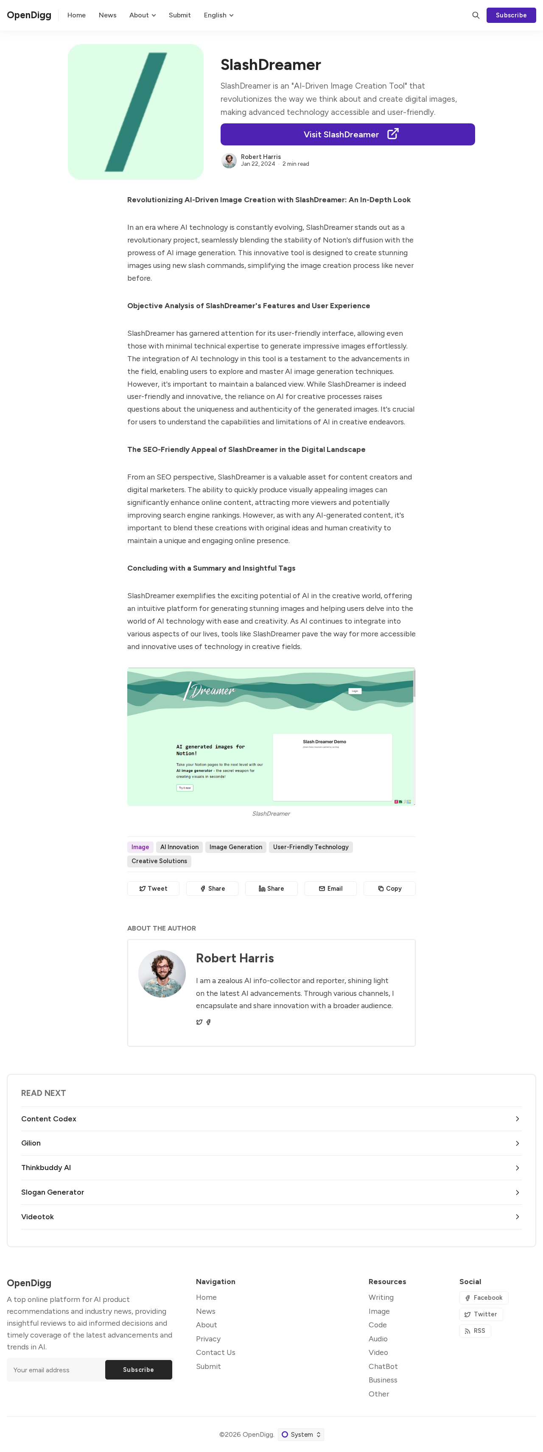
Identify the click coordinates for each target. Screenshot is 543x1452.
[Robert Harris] (229, 160)
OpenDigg (258, 1434)
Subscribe (511, 15)
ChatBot (383, 1366)
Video (378, 1352)
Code (378, 1324)
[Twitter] (199, 1022)
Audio (378, 1338)
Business (383, 1379)
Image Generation (236, 847)
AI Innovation (179, 847)
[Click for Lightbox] (271, 737)
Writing (381, 1297)
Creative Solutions (159, 861)
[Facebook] (208, 1022)
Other (379, 1393)
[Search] (476, 15)
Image (140, 847)
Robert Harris (261, 157)
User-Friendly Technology (311, 847)
